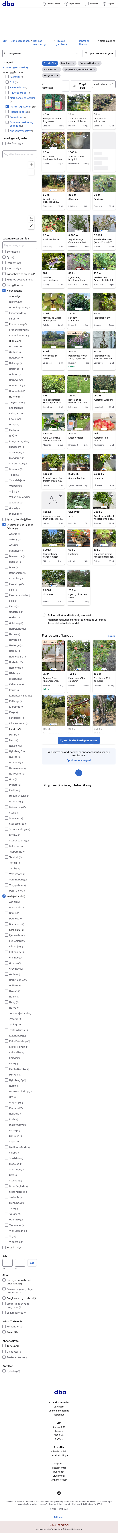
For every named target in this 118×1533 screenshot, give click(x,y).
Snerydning (18, 117)
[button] (99, 53)
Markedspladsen (20, 41)
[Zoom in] (31, 165)
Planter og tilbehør (84, 42)
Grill (14, 82)
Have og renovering (39, 42)
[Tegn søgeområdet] (31, 226)
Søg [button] (32, 1263)
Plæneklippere (20, 112)
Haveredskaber (20, 93)
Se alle (112, 636)
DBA (4, 41)
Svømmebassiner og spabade (21, 124)
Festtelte (17, 77)
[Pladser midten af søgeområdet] (31, 219)
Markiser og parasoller (22, 99)
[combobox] (41, 53)
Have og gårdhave (61, 42)
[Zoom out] (31, 172)
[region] (19, 196)
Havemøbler (18, 87)
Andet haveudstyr (21, 131)
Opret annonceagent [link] (79, 760)
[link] (15, 67)
